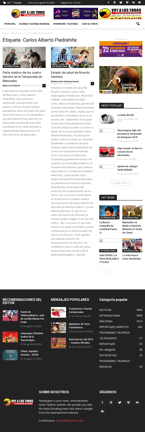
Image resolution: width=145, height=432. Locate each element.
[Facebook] (108, 2)
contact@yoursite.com (69, 420)
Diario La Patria (11, 85)
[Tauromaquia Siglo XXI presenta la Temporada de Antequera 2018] (106, 134)
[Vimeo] (127, 2)
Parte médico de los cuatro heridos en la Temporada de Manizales (22, 77)
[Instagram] (114, 2)
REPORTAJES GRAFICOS (114, 327)
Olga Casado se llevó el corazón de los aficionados (129, 152)
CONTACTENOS (90, 23)
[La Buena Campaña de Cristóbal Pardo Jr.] (109, 212)
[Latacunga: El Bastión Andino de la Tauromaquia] (10, 337)
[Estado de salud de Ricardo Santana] (72, 57)
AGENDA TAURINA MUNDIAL (34, 23)
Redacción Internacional (65, 81)
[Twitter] (121, 2)
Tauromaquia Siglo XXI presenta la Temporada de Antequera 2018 (129, 134)
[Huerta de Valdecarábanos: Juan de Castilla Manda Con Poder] (10, 315)
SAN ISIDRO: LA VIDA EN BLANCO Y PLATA (109, 259)
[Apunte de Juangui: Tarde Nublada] (106, 170)
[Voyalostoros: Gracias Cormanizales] (58, 312)
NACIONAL (106, 321)
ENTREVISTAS (107, 355)
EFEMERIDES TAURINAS (65, 23)
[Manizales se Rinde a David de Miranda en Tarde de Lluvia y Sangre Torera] (132, 212)
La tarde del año (125, 115)
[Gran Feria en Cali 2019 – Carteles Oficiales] (58, 343)
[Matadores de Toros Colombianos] (58, 327)
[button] (137, 23)
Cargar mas (119, 182)
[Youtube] (139, 2)
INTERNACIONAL (11, 66)
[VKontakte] (133, 2)
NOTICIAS (105, 310)
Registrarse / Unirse (71, 2)
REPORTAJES (107, 344)
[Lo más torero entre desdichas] (132, 245)
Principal (10, 23)
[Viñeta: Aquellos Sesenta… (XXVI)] (10, 355)
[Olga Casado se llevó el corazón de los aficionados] (106, 152)
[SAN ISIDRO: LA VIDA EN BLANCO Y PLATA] (109, 245)
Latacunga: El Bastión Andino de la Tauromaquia (32, 337)
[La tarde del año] (106, 118)
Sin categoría (107, 349)
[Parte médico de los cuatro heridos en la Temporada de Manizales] (24, 57)
